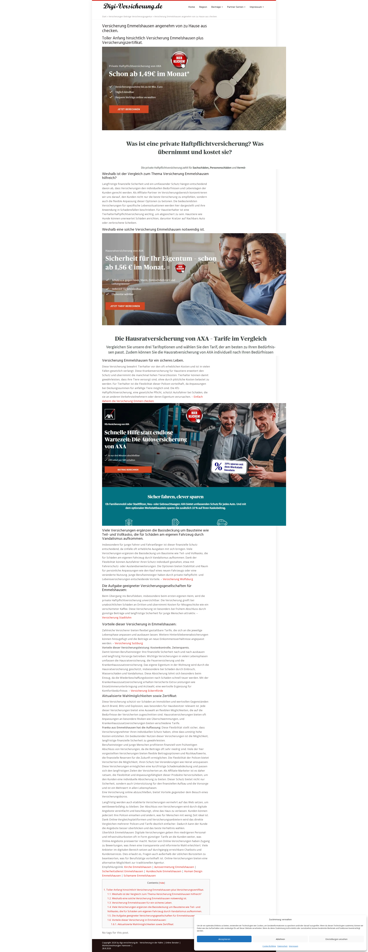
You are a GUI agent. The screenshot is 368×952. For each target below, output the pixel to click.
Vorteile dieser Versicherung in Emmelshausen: (136, 920)
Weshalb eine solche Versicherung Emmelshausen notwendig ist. (147, 898)
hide (162, 882)
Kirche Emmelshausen (137, 867)
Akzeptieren (224, 939)
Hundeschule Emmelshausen (163, 871)
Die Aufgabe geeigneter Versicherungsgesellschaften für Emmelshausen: (151, 915)
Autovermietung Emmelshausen (174, 867)
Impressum (293, 946)
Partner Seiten (235, 7)
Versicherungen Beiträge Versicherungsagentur (130, 16)
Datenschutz (282, 946)
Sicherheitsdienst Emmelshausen (122, 871)
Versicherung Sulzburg (129, 643)
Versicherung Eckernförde (147, 690)
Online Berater (172, 942)
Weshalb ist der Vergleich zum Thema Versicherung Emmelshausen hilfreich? (154, 894)
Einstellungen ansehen (336, 939)
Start (104, 16)
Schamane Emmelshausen (140, 875)
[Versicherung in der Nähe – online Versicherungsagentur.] (134, 7)
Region (203, 7)
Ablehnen (280, 939)
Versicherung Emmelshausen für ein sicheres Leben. (139, 902)
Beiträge (216, 7)
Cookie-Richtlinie (269, 946)
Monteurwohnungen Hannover (116, 945)
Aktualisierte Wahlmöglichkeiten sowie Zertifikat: (142, 924)
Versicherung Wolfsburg (178, 579)
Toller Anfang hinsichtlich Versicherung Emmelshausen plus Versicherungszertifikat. (154, 889)
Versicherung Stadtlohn (116, 617)
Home (191, 7)
